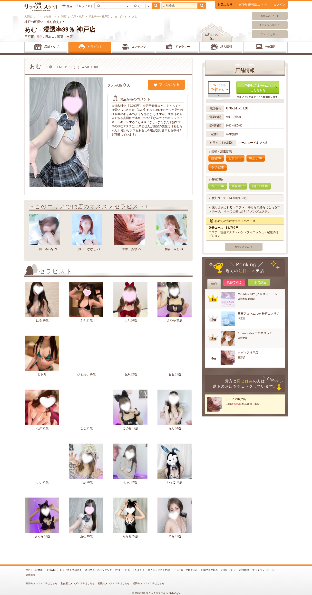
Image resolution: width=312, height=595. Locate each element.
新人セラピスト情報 (159, 570)
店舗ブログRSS (209, 570)
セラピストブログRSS (185, 570)
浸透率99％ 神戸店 (99, 16)
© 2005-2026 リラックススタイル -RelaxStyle (156, 593)
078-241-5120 (237, 108)
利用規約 (244, 570)
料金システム (242, 246)
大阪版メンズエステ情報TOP (40, 16)
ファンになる (268, 34)
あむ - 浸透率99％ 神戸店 (60, 29)
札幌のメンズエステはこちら (113, 583)
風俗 (234, 282)
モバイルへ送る (267, 25)
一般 (259, 282)
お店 (69, 6)
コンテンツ (138, 46)
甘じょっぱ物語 (34, 570)
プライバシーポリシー (264, 570)
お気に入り (225, 4)
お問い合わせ (228, 570)
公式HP (270, 46)
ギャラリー (182, 46)
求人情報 (226, 46)
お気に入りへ (268, 15)
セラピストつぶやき (71, 570)
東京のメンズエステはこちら (41, 583)
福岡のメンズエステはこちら (148, 583)
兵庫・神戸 (77, 16)
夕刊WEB (51, 570)
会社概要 (30, 575)
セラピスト (121, 16)
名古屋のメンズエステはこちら (77, 583)
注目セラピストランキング (130, 570)
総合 (214, 284)
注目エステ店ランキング (98, 570)
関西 (63, 16)
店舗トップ (51, 46)
